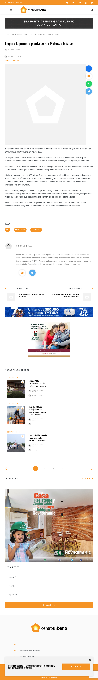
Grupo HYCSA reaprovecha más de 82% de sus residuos (37, 383)
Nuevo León (20, 230)
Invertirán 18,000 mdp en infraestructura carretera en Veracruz (38, 438)
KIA (7, 230)
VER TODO (87, 479)
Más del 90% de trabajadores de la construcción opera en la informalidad (37, 410)
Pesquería (36, 230)
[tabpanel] (49, 417)
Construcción (16, 34)
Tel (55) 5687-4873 (27, 657)
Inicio (7, 34)
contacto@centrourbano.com (30, 650)
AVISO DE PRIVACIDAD (49, 677)
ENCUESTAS (11, 479)
